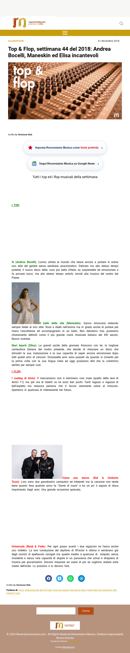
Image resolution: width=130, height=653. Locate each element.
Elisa (83, 590)
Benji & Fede (45, 590)
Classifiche (16, 41)
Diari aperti (74, 590)
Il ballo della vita (94, 590)
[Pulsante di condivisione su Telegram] (81, 578)
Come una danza (60, 590)
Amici (21, 590)
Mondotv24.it (69, 647)
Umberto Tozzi (13, 593)
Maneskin (107, 590)
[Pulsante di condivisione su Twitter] (59, 578)
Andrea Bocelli (32, 590)
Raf (114, 590)
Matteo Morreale (74, 641)
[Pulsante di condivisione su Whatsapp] (70, 578)
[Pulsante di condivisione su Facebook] (48, 578)
